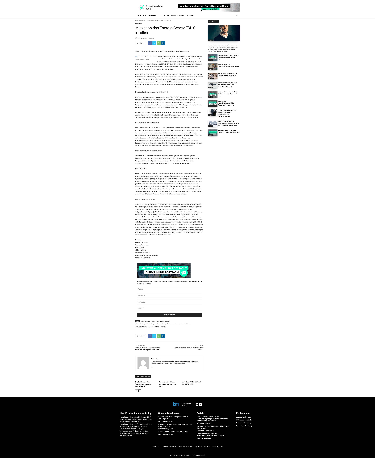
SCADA (151, 326)
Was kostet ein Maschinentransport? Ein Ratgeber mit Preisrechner (226, 103)
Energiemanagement (163, 321)
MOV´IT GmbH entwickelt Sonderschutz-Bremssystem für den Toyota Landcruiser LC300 (228, 123)
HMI (181, 324)
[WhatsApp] (159, 43)
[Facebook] (150, 43)
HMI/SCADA (187, 324)
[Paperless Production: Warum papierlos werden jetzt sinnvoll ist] (212, 132)
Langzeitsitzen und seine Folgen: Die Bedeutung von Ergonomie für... (228, 94)
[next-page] (139, 391)
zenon (163, 326)
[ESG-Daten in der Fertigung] (224, 33)
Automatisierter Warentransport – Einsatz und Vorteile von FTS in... (228, 57)
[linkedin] (151, 367)
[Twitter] (154, 43)
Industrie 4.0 (201, 438)
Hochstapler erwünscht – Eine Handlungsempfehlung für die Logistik (211, 435)
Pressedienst (143, 38)
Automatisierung (145, 321)
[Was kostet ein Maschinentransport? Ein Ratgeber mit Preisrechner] (212, 103)
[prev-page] (136, 391)
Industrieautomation (141, 326)
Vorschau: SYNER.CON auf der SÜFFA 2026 (173, 432)
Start (136, 20)
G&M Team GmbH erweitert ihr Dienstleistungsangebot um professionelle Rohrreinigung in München (212, 418)
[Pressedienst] (136, 38)
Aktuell (210, 40)
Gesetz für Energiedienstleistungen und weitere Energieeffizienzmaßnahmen (157, 324)
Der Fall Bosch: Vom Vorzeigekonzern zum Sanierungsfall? (143, 384)
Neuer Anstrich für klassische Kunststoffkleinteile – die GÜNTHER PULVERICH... (227, 84)
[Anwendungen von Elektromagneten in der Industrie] (212, 66)
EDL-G (153, 321)
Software (157, 326)
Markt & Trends (212, 106)
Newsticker (142, 20)
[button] (237, 15)
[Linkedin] (163, 43)
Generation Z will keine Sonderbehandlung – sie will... (167, 384)
